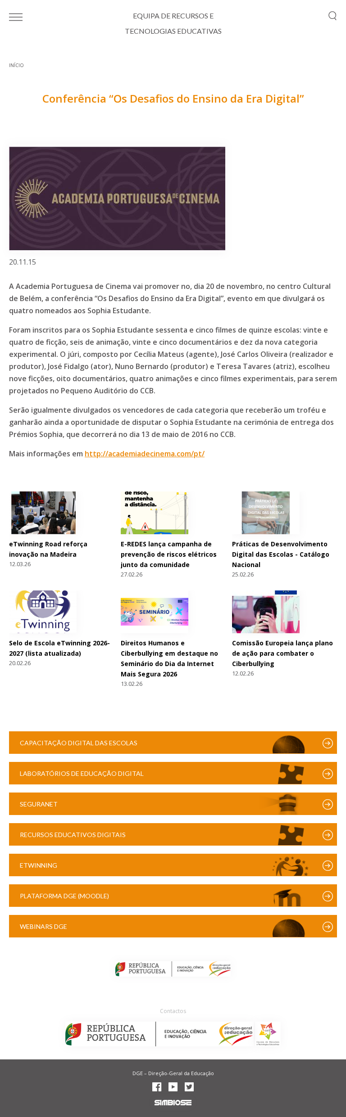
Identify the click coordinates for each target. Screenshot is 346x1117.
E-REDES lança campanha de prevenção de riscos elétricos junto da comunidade (169, 554)
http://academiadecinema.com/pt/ (145, 454)
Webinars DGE (43, 926)
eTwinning (38, 865)
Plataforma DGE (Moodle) (64, 896)
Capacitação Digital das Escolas (78, 743)
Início (16, 65)
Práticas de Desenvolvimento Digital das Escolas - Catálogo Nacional (280, 554)
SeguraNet (39, 804)
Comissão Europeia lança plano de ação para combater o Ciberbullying (282, 653)
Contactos (173, 1011)
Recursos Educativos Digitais (73, 834)
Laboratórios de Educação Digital (82, 773)
